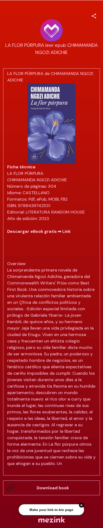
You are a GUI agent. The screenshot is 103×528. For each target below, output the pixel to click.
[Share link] (94, 15)
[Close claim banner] (81, 504)
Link (66, 231)
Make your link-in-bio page (52, 509)
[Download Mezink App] (51, 519)
